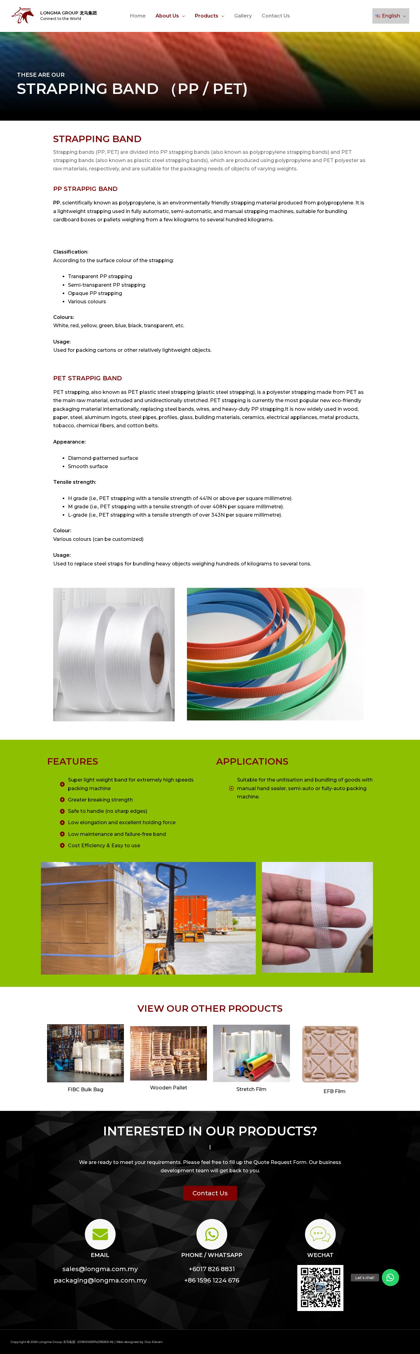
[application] (182, 16)
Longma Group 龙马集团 (68, 13)
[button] (210, 1193)
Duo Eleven (154, 1342)
